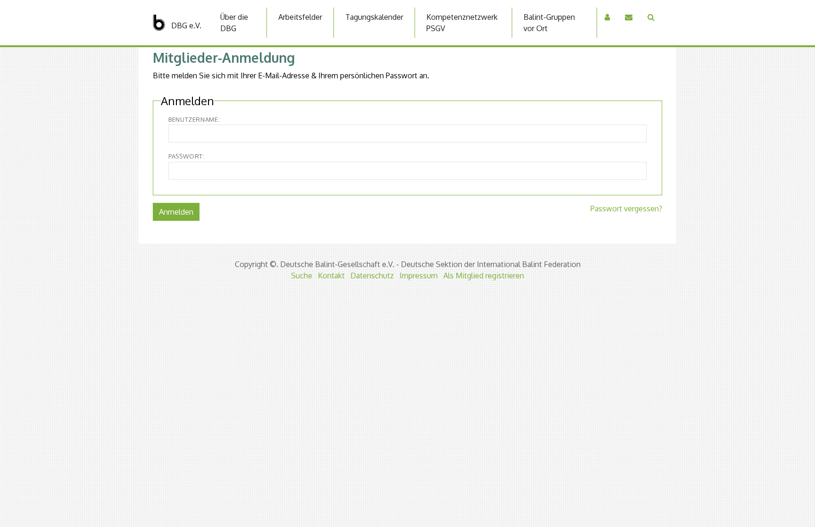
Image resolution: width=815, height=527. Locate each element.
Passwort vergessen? (626, 208)
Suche (301, 275)
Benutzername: (194, 119)
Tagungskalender (374, 17)
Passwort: (186, 156)
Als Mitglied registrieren (483, 275)
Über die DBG (234, 22)
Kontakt (331, 275)
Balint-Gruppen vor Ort (549, 22)
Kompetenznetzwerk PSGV (462, 22)
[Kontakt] (628, 16)
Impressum (418, 275)
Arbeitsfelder (300, 17)
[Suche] (651, 16)
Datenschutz (372, 275)
